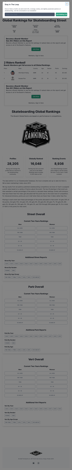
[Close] (67, 3)
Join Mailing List (61, 14)
